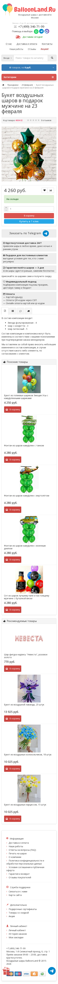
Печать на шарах (18, 853)
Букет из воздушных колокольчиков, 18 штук (28, 754)
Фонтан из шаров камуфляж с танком (24, 445)
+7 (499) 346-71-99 (31, 26)
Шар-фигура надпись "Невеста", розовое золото (25, 656)
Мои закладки (16, 937)
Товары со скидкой (19, 912)
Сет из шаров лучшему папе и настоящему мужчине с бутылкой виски (26, 597)
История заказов (18, 933)
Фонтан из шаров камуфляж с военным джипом (25, 547)
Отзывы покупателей (20, 877)
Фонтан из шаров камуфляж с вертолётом (26, 495)
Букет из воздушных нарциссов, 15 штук (25, 804)
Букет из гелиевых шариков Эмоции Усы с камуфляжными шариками (26, 397)
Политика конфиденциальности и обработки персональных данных (25, 862)
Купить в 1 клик (29, 221)
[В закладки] (44, 190)
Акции (12, 916)
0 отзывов (46, 120)
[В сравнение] (50, 190)
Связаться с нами (18, 891)
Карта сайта (15, 895)
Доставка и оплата (19, 842)
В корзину (29, 215)
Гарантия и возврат (19, 873)
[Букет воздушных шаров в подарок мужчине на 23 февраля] (29, 153)
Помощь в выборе (23, 31)
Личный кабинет (17, 930)
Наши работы (16, 846)
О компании (15, 857)
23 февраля (27, 84)
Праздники (12, 84)
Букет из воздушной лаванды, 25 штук (24, 704)
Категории (10, 77)
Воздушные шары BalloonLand (22, 960)
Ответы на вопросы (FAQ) (22, 849)
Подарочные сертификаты (23, 909)
